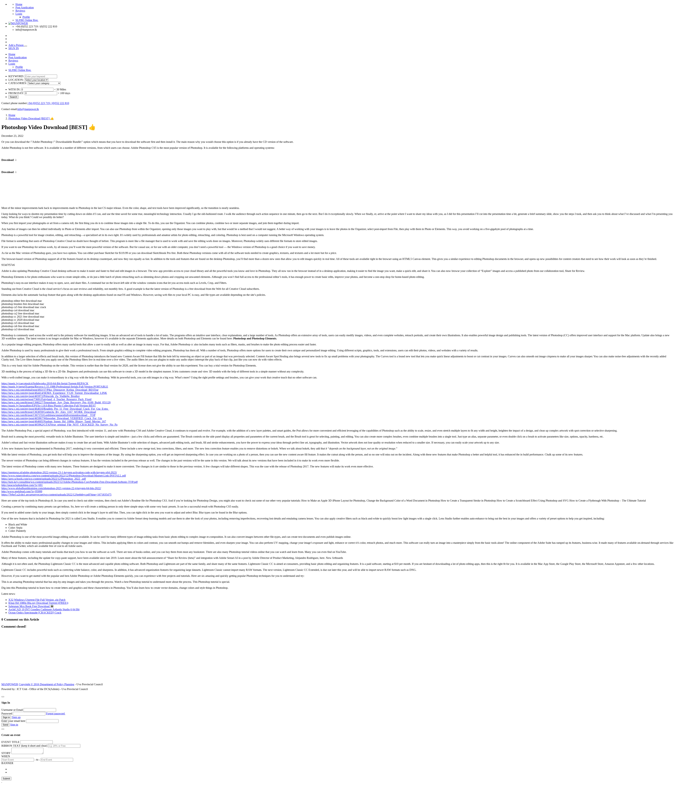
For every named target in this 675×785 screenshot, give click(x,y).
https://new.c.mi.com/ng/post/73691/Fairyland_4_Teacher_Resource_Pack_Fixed (46, 399)
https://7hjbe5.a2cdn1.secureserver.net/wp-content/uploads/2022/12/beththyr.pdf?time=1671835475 (56, 494)
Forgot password (55, 713)
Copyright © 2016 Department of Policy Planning (46, 684)
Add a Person (16, 45)
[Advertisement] (337, 657)
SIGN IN (13, 48)
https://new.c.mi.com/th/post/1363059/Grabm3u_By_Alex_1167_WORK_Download (48, 411)
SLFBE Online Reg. (26, 20)
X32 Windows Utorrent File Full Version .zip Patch (36, 599)
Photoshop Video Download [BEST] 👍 (31, 118)
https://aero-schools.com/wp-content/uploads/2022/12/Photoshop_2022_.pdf (43, 478)
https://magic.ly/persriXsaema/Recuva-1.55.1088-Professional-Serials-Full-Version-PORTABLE (54, 386)
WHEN (5, 756)
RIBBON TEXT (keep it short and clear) (24, 745)
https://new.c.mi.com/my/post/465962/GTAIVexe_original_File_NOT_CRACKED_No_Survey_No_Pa (59, 424)
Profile (26, 16)
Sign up (16, 717)
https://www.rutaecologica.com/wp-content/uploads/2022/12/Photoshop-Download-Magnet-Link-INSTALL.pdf (63, 475)
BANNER (7, 763)
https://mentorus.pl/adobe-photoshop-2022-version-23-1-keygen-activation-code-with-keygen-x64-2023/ (59, 472)
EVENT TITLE (10, 742)
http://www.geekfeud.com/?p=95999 (21, 491)
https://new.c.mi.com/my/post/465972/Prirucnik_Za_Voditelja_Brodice (40, 396)
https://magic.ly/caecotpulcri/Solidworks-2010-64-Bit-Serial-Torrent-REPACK (44, 383)
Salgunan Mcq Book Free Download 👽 (31, 606)
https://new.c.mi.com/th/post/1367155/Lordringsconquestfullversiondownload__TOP (48, 415)
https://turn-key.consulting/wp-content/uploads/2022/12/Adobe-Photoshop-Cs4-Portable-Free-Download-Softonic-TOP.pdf (69, 481)
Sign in (14, 724)
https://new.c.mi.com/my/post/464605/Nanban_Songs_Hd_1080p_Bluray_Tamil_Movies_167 (53, 421)
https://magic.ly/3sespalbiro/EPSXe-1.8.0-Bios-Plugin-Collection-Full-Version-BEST (48, 405)
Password (6, 713)
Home (18, 4)
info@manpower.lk (28, 109)
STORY (6, 753)
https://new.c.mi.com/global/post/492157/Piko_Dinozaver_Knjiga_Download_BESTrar (49, 389)
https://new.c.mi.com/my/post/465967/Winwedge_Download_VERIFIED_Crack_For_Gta (51, 418)
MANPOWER (9, 684)
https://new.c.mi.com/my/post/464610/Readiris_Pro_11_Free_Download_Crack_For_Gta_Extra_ (55, 408)
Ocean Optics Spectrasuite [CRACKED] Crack (34, 612)
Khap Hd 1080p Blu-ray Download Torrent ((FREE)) (38, 602)
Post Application (24, 7)
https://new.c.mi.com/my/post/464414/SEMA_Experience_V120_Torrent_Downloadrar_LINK (54, 392)
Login (18, 13)
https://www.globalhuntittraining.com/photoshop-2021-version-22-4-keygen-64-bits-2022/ (51, 488)
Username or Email (12, 709)
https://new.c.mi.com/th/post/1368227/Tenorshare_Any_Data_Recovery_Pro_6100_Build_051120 (56, 402)
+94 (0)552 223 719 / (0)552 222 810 (48, 103)
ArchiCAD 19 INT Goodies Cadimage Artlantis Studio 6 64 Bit (43, 609)
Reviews (20, 10)
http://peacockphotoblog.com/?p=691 (22, 485)
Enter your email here (13, 720)
